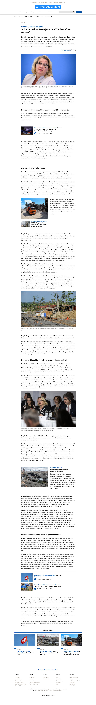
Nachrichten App (34, 684)
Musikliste (58, 682)
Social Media (46, 679)
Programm (33, 11)
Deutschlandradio (35, 2)
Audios (31, 679)
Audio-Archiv (49, 11)
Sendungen (25, 11)
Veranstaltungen (60, 680)
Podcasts (41, 11)
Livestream (32, 677)
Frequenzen (32, 685)
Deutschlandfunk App (35, 682)
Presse (71, 679)
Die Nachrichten (19, 680)
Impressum (65, 689)
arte (51, 690)
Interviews (22, 16)
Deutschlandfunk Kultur (47, 2)
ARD (39, 690)
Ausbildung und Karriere (75, 680)
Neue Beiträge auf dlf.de (20, 684)
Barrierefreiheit (73, 685)
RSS (57, 684)
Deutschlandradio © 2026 (48, 695)
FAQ (57, 677)
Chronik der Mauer (57, 690)
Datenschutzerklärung (43, 689)
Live (80, 12)
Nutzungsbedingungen (55, 689)
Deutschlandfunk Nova (59, 2)
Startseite (16, 16)
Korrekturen (72, 684)
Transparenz (72, 682)
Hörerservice (46, 677)
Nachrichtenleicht (19, 682)
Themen (17, 11)
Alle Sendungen (19, 679)
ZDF (42, 690)
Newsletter (58, 679)
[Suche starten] (74, 12)
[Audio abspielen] (35, 133)
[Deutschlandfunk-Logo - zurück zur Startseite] (48, 7)
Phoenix (46, 690)
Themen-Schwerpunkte (20, 685)
